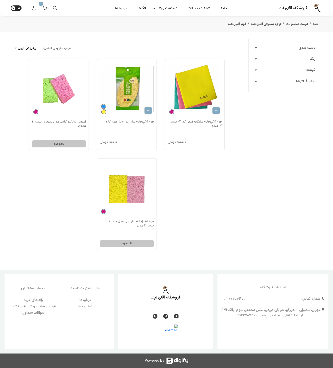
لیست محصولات (297, 24)
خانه (223, 8)
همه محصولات (199, 8)
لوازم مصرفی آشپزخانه (266, 24)
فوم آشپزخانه (237, 24)
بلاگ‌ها (142, 8)
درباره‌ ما (121, 8)
